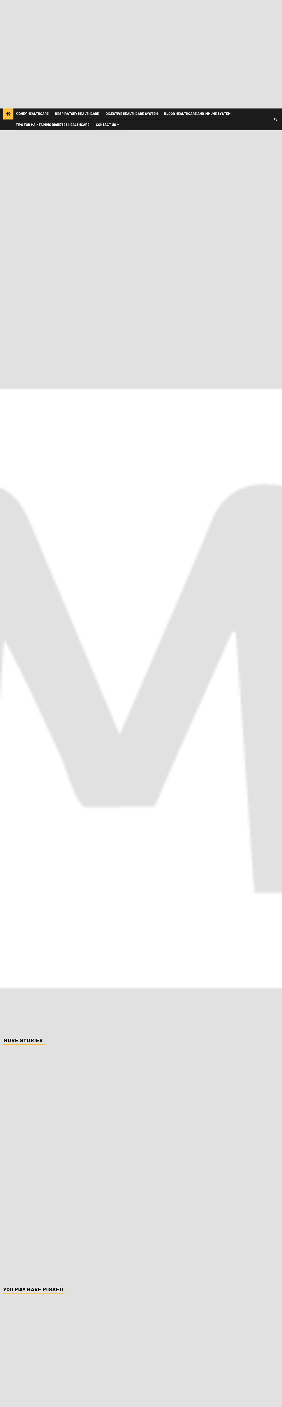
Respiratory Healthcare (77, 114)
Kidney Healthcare (32, 114)
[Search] (275, 119)
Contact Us (106, 125)
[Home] (8, 114)
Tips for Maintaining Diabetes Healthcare (52, 125)
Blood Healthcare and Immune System (197, 114)
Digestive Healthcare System (132, 114)
